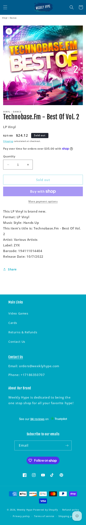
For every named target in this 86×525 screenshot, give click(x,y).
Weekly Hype (25, 509)
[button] (5, 7)
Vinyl (5, 17)
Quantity (9, 156)
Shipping (8, 141)
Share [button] (12, 269)
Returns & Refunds (22, 332)
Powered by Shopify (45, 509)
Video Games (18, 313)
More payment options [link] (43, 201)
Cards (12, 323)
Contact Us (16, 342)
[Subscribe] (66, 445)
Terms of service (44, 516)
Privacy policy (21, 516)
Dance (13, 17)
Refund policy (70, 509)
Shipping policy (67, 516)
